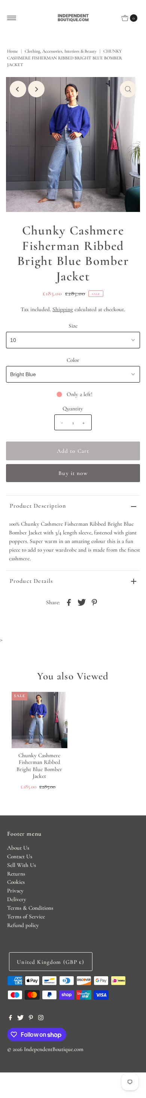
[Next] (36, 89)
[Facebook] (10, 1018)
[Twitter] (20, 1018)
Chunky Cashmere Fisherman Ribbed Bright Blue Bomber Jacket (39, 765)
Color (73, 360)
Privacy (15, 890)
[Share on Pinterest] (94, 601)
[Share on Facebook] (68, 601)
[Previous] (18, 89)
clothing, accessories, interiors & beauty (61, 51)
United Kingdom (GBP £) (50, 962)
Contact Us (19, 856)
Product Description (38, 506)
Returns (16, 873)
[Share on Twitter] (81, 601)
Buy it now (72, 473)
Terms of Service (26, 916)
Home (12, 51)
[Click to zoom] (128, 89)
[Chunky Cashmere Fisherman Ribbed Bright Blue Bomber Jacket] (39, 720)
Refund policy (23, 925)
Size (73, 325)
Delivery (16, 899)
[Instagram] (40, 1018)
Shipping (62, 309)
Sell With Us (21, 865)
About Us (18, 847)
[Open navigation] (12, 18)
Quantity (73, 408)
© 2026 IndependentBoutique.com (45, 1049)
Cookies (16, 882)
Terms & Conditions (30, 907)
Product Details (31, 581)
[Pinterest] (31, 1018)
